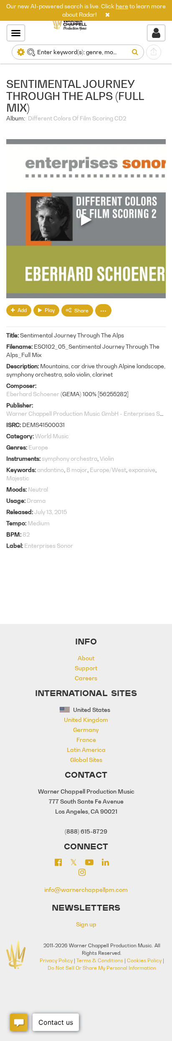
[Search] (137, 52)
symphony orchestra (69, 458)
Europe (38, 447)
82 (26, 534)
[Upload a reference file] (153, 52)
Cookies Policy (144, 960)
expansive (142, 469)
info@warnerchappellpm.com (86, 889)
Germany (86, 729)
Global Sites (86, 759)
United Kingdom (86, 719)
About (86, 658)
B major (76, 469)
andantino (50, 469)
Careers (86, 678)
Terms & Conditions (99, 960)
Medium (39, 523)
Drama (36, 500)
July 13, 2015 (50, 511)
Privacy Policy (56, 960)
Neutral (38, 489)
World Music (52, 435)
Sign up (86, 924)
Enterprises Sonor (48, 545)
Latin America (86, 749)
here (122, 6)
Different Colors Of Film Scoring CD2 (77, 118)
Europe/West (108, 469)
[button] (107, 14)
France (86, 739)
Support (86, 668)
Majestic (17, 478)
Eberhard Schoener (32, 393)
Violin (107, 458)
